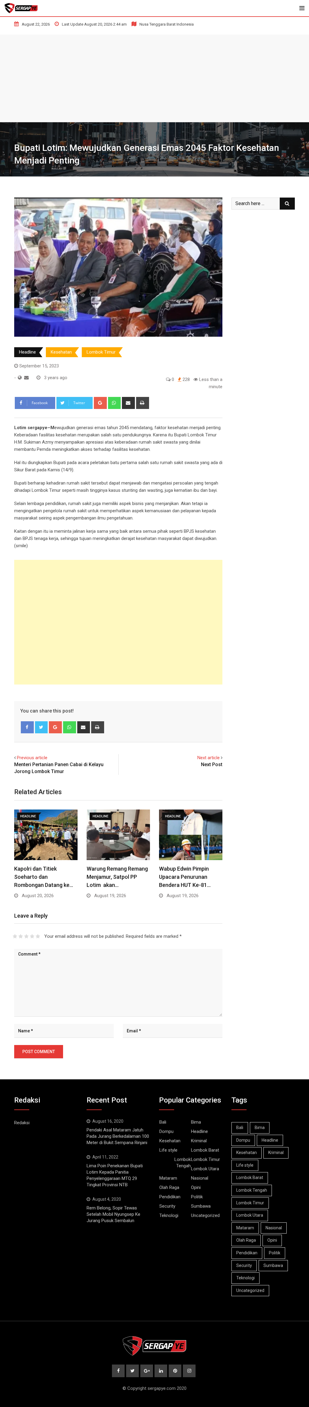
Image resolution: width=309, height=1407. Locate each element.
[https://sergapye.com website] (19, 377)
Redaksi (22, 1122)
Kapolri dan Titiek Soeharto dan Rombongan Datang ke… (43, 877)
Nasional (199, 1178)
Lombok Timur (101, 352)
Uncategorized (205, 1215)
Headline (27, 352)
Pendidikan (169, 1197)
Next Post (211, 764)
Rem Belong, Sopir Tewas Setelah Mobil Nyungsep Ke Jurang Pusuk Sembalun (113, 1214)
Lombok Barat (205, 1150)
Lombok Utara (205, 1168)
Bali (162, 1122)
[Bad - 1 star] (15, 936)
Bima (196, 1122)
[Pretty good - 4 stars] (32, 936)
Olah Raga (169, 1187)
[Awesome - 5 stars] (38, 936)
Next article (208, 757)
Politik (197, 1197)
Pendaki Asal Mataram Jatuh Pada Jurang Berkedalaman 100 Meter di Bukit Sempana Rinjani (118, 1136)
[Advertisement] (154, 77)
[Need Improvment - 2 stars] (21, 936)
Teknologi (168, 1215)
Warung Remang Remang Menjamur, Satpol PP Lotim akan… (117, 877)
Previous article (32, 757)
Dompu (166, 1131)
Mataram (168, 1178)
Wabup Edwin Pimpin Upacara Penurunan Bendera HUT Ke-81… (185, 877)
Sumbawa (201, 1206)
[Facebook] (27, 727)
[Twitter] (41, 727)
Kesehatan (61, 352)
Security (167, 1206)
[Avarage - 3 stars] (26, 936)
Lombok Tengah (182, 1162)
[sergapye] (26, 377)
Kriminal (199, 1140)
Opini (196, 1187)
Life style (168, 1150)
